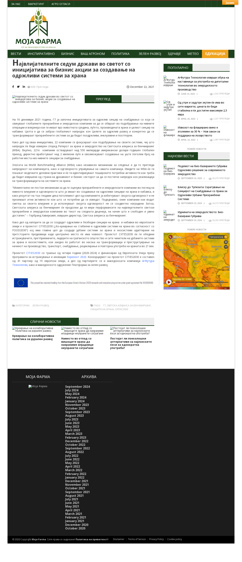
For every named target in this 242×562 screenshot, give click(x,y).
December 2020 (76, 525)
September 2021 (77, 492)
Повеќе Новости (196, 148)
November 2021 (77, 485)
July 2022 (71, 456)
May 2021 (72, 506)
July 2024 (71, 390)
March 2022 (73, 470)
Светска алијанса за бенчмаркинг (129, 305)
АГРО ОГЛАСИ (61, 4)
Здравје (174, 53)
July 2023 (71, 419)
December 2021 (76, 481)
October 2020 (75, 528)
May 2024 (72, 394)
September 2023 (77, 412)
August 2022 (74, 452)
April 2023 (72, 430)
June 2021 (72, 503)
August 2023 (74, 415)
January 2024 (74, 401)
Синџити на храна (102, 309)
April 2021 (72, 510)
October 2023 (75, 408)
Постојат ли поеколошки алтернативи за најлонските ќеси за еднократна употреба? (131, 343)
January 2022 (74, 477)
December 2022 (76, 441)
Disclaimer (118, 539)
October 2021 (75, 488)
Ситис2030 (121, 309)
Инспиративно (41, 53)
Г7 (104, 305)
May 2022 (72, 463)
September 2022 (77, 448)
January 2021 (74, 521)
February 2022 (75, 474)
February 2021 (75, 517)
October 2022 (75, 445)
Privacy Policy (156, 539)
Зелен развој (150, 53)
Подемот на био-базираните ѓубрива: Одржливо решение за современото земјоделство (202, 170)
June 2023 (72, 423)
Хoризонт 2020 (76, 257)
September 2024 (77, 387)
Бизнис (67, 53)
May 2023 (72, 426)
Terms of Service (137, 539)
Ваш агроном (93, 53)
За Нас (16, 4)
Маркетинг (36, 4)
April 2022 (72, 466)
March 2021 (73, 514)
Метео (193, 53)
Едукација (215, 53)
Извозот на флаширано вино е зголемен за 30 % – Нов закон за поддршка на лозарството (199, 131)
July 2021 (71, 499)
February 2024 (75, 397)
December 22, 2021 (141, 87)
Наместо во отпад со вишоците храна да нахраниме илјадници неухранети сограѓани (77, 343)
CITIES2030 (33, 253)
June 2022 (72, 459)
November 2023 (77, 405)
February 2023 (75, 437)
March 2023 (73, 434)
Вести (16, 53)
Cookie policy (174, 539)
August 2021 (74, 496)
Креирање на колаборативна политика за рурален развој (33, 337)
